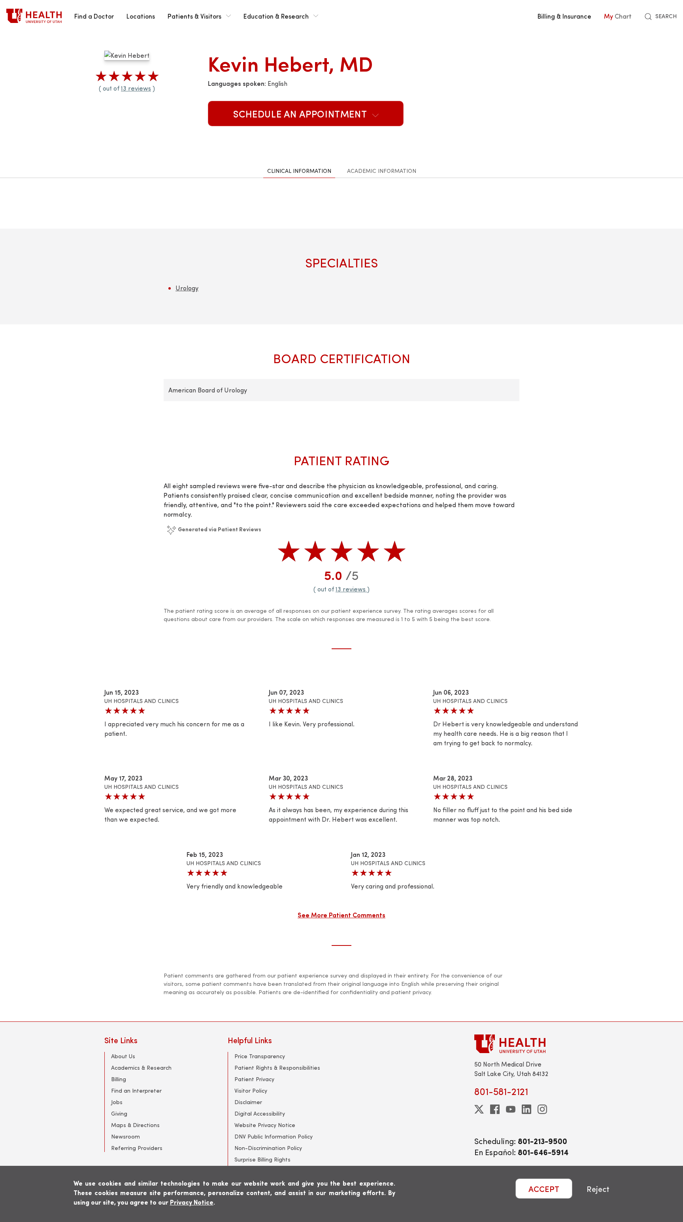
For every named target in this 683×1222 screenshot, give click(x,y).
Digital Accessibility (259, 1113)
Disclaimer (248, 1102)
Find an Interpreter (136, 1090)
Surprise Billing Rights (262, 1159)
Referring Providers (136, 1148)
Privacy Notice (191, 1202)
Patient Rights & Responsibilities (277, 1067)
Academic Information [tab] (381, 170)
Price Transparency (259, 1056)
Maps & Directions (135, 1125)
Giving (119, 1113)
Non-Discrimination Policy (268, 1148)
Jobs (117, 1102)
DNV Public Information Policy (273, 1136)
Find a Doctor (94, 15)
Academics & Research (141, 1067)
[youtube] (510, 1109)
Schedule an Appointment (301, 113)
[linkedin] (526, 1109)
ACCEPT (543, 1188)
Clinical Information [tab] (299, 170)
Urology (186, 288)
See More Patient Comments (341, 914)
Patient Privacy (254, 1079)
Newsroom (125, 1136)
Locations (140, 15)
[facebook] (495, 1109)
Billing (118, 1079)
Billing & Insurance (564, 15)
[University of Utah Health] (34, 16)
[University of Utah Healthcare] (526, 1043)
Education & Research (276, 15)
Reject (598, 1188)
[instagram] (542, 1109)
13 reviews (136, 88)
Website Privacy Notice (264, 1125)
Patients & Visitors (194, 15)
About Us (123, 1056)
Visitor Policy (250, 1090)
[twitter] (479, 1109)
